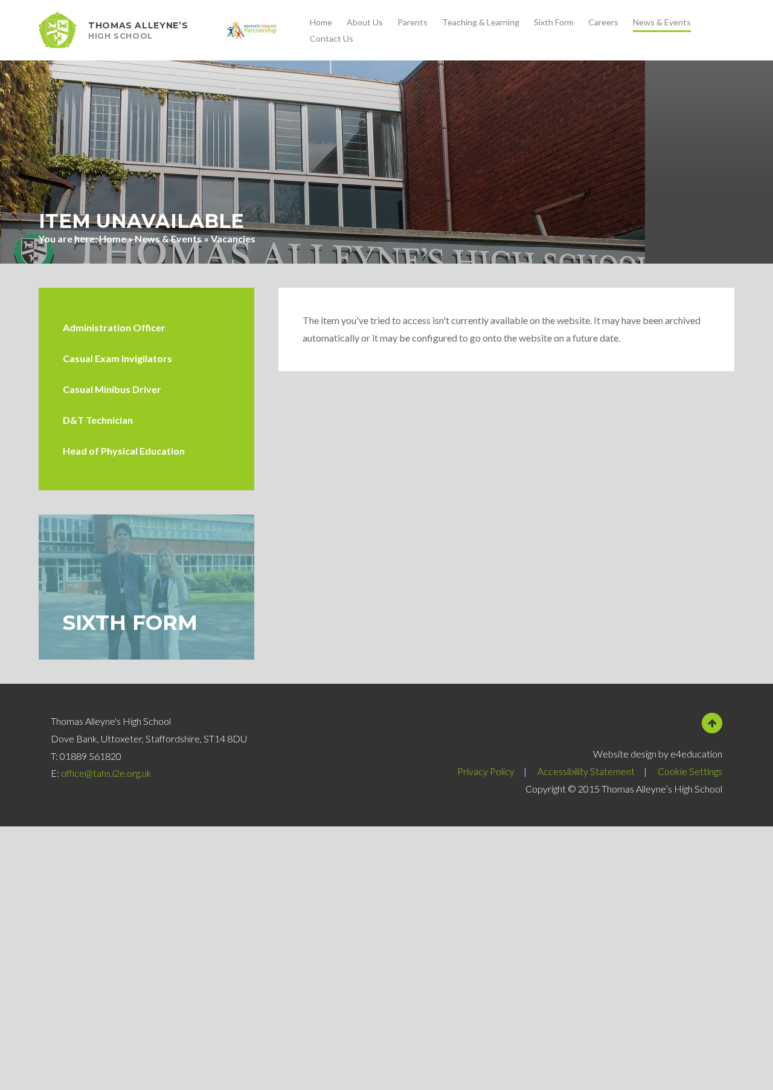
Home (112, 238)
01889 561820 (90, 756)
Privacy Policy (486, 771)
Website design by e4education (657, 753)
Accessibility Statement (586, 771)
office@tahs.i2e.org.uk (106, 773)
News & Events (168, 238)
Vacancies (233, 238)
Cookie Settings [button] (690, 771)
